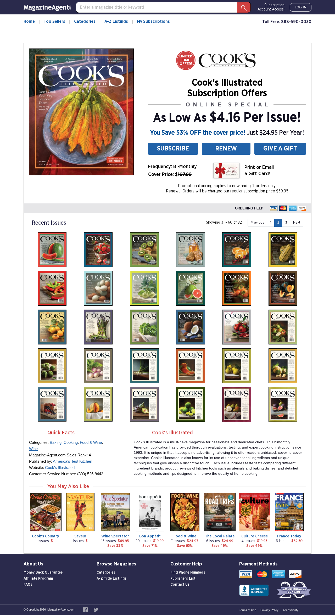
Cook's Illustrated (60, 467)
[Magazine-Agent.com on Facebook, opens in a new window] (85, 609)
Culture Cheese (254, 536)
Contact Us (179, 584)
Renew (226, 148)
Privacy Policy (269, 610)
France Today (289, 536)
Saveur (80, 536)
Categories (85, 21)
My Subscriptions (153, 21)
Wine (33, 448)
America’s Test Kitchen (72, 461)
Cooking (71, 442)
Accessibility (290, 610)
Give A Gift (280, 148)
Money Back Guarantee (43, 572)
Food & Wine (91, 442)
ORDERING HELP (249, 208)
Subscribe (173, 148)
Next (296, 222)
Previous (257, 222)
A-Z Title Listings (111, 578)
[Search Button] (243, 7)
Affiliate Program (38, 578)
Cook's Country (45, 536)
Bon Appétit (150, 536)
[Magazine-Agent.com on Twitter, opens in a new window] (96, 609)
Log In (300, 7)
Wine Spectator (115, 536)
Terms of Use (247, 610)
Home (29, 21)
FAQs (28, 584)
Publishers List (183, 578)
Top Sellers (54, 21)
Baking (56, 442)
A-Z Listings (116, 21)
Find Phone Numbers (187, 572)
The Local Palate (219, 536)
